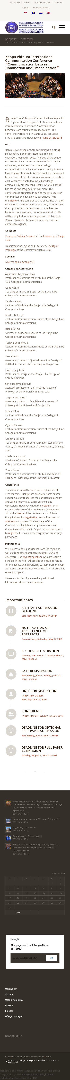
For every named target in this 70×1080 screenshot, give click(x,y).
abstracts (10, 521)
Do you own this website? (25, 958)
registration (31, 517)
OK (51, 958)
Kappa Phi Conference (19, 39)
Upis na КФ (15, 2)
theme (13, 200)
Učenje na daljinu (42, 2)
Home (22, 42)
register (12, 533)
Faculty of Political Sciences (20, 236)
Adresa (27, 2)
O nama (58, 2)
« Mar (18, 912)
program (46, 505)
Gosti (29, 42)
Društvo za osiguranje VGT (20, 261)
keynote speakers (32, 556)
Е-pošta (25, 7)
